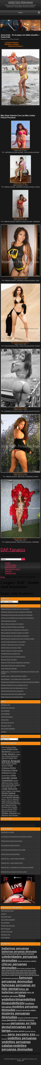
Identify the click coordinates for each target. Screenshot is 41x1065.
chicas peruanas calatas (26, 961)
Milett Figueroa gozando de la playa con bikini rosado (17, 639)
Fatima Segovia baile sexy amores (11, 841)
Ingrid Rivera (6, 775)
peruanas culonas (16, 1020)
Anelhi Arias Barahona (10, 750)
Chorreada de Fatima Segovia (10, 845)
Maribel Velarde (7, 795)
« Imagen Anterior (11, 42)
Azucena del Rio (15, 752)
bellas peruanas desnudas (24, 542)
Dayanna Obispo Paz (9, 758)
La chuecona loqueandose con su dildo (13, 850)
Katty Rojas (5, 786)
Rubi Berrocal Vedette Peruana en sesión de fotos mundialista (20, 682)
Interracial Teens (6, 726)
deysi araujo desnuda (14, 973)
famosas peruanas (11, 978)
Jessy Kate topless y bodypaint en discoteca (14, 630)
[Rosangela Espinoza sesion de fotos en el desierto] (20, 313)
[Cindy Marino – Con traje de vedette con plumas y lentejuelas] (20, 509)
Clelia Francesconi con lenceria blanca (13, 657)
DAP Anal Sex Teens (7, 723)
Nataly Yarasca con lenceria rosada (12, 697)
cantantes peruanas (27, 954)
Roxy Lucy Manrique (7, 809)
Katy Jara (13, 786)
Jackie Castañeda (9, 779)
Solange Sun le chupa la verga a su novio (14, 872)
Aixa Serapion (7, 747)
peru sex (14, 1034)
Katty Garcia (15, 785)
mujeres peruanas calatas (26, 1010)
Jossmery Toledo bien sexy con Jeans (12, 645)
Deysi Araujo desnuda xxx (28, 973)
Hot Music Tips (5, 705)
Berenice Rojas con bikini (9, 659)
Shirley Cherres (9, 813)
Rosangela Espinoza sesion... (20, 342)
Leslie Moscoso (9, 788)
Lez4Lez (3, 732)
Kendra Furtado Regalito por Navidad (12, 627)
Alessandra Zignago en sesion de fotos (13, 665)
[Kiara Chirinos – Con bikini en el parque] (20, 378)
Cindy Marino (8, 754)
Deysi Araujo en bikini (8, 975)
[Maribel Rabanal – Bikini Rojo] (20, 203)
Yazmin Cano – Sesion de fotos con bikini (14, 676)
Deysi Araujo (11, 761)
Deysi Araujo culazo (22, 972)
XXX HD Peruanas (7, 717)
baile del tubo (21, 476)
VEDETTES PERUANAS (20, 2)
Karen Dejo (6, 785)
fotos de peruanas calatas (11, 345)
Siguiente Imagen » (15, 46)
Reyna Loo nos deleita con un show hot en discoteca (17, 618)
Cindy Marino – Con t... (20, 538)
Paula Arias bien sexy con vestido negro (13, 694)
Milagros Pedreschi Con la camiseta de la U (14, 685)
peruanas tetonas (18, 1031)
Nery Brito (13, 803)
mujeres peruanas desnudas (16, 1015)
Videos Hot (8, 829)
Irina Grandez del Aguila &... (20, 277)
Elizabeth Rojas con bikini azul (10, 654)
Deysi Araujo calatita (30, 970)
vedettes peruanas (22, 1038)
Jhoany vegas (13, 783)
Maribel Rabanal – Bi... (20, 218)
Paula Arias (8, 805)
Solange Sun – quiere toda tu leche (12, 863)
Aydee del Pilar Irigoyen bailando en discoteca (15, 662)
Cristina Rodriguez (11, 756)
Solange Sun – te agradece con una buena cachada (17, 867)
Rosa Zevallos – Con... (20, 473)
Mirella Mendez (12, 797)
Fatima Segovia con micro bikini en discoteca (15, 636)
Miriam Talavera (7, 800)
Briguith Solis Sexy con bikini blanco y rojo (14, 688)
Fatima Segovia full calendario (10, 854)
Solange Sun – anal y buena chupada (12, 858)
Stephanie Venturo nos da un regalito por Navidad (16, 612)
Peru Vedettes (5, 711)
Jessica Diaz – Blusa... (20, 183)
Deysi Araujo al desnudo (24, 968)
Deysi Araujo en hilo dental (23, 975)
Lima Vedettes (5, 714)
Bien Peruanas (5, 929)
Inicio (20, 13)
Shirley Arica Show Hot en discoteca (12, 691)
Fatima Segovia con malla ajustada (12, 651)
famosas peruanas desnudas (31, 411)
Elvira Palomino (9, 769)
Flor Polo (12, 773)
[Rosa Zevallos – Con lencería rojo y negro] (20, 443)
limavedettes (25, 999)
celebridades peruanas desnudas (14, 152)
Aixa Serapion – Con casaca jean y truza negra (15, 679)
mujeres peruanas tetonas (26, 345)
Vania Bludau (13, 815)
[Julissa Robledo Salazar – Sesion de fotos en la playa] (20, 134)
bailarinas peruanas (9, 186)
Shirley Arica (12, 811)
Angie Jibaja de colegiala (9, 668)
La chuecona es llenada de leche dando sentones (16, 836)
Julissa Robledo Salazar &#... (20, 149)
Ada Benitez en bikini (7, 832)
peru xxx (28, 1034)
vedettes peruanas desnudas (17, 1047)
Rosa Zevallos (12, 807)
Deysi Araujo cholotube (9, 972)
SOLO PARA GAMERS (8, 729)
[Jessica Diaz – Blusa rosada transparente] (20, 169)
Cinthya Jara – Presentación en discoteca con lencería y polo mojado (20, 672)
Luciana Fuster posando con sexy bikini (13, 642)
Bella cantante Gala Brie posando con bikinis (15, 633)
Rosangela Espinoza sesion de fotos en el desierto (16, 615)
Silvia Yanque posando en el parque (12, 624)
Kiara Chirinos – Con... (20, 408)
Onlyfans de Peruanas (8, 708)
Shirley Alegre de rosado (8, 621)
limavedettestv (13, 1003)
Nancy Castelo (6, 803)
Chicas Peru (5, 720)
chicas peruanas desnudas (31, 152)
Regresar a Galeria (12, 44)
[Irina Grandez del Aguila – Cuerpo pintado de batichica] (20, 250)
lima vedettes (13, 997)
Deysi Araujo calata (18, 970)
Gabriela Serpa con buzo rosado (11, 648)
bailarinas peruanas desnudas (24, 221)
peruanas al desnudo (24, 1018)
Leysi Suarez (6, 791)
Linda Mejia (16, 791)
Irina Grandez (9, 776)
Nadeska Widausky (12, 802)
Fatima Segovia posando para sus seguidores (15, 609)
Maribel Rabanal (8, 793)
